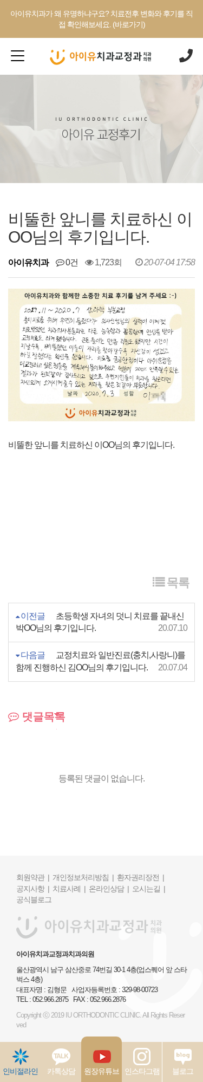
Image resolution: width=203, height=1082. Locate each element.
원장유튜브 (101, 1071)
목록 (176, 582)
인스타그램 (142, 1071)
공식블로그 (33, 899)
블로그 (182, 1071)
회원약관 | (32, 877)
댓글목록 (42, 716)
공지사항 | (32, 888)
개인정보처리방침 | (83, 877)
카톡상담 (61, 1071)
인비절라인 (20, 1071)
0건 (71, 262)
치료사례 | (69, 888)
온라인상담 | (109, 888)
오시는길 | (148, 888)
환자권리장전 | (140, 877)
